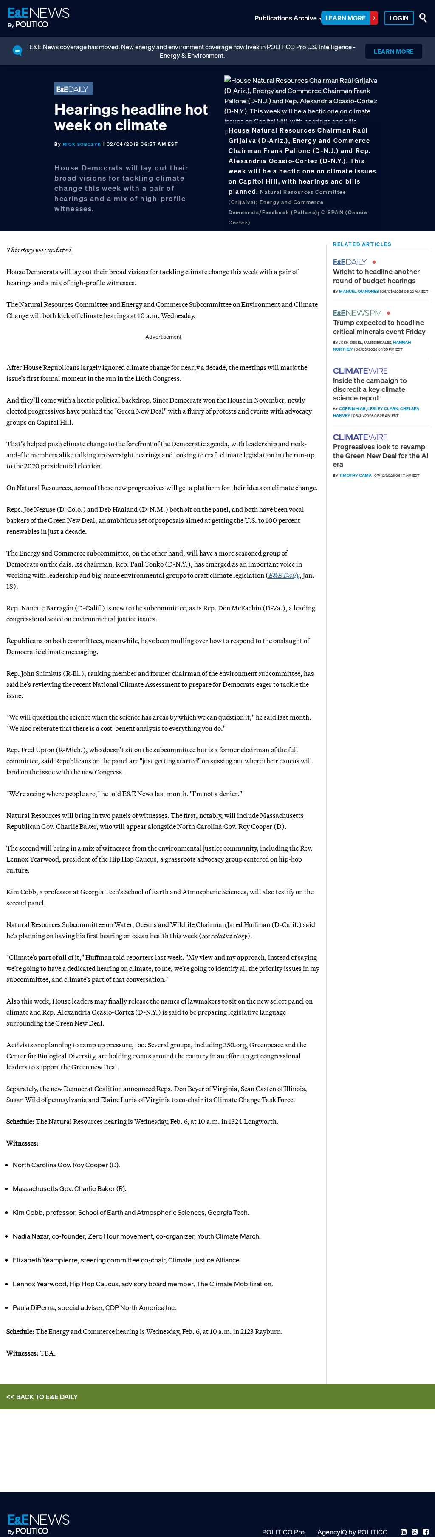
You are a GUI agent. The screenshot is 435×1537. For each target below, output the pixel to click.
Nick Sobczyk (82, 144)
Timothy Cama (355, 475)
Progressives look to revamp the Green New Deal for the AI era (380, 455)
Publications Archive (285, 18)
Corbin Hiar (352, 408)
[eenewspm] (360, 313)
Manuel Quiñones (359, 291)
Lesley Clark (382, 408)
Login (399, 18)
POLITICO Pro (283, 1532)
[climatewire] (361, 371)
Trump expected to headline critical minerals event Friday (379, 327)
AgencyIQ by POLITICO (352, 1532)
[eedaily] (352, 262)
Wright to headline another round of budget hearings (376, 276)
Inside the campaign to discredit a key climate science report (370, 389)
